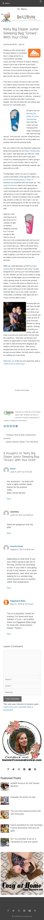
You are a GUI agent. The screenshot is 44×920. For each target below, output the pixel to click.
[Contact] (29, 769)
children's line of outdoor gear (14, 364)
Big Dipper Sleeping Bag (31, 151)
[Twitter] (13, 769)
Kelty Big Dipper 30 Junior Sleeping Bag (33, 116)
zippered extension (10, 185)
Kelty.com (10, 361)
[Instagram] (19, 769)
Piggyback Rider (18, 601)
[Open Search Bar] (41, 1)
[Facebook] (8, 769)
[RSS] (35, 910)
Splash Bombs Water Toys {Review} (22, 442)
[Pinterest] (24, 769)
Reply (9, 499)
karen (13, 469)
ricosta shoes (16, 546)
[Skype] (35, 769)
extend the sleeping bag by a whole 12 (19, 180)
